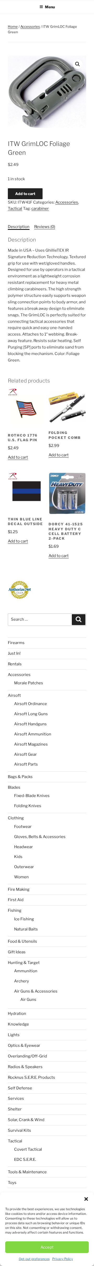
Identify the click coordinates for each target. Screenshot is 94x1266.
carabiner (40, 208)
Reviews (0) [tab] (44, 226)
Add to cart (25, 193)
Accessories (30, 26)
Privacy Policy (62, 1259)
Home (13, 26)
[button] (86, 1199)
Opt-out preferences (34, 1259)
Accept (47, 1247)
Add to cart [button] (18, 457)
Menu (50, 7)
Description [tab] (19, 226)
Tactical (15, 208)
